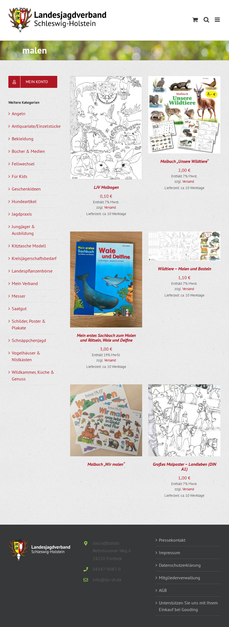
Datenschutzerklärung (180, 565)
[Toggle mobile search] (206, 20)
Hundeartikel (24, 201)
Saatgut (19, 308)
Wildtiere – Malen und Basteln (184, 268)
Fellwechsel (23, 164)
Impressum (169, 552)
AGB (163, 590)
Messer (18, 296)
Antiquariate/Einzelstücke (36, 126)
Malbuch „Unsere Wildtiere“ (184, 161)
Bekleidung (23, 138)
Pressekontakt (172, 540)
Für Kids (19, 176)
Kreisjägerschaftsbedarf (34, 258)
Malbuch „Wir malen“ (106, 464)
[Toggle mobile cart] (195, 20)
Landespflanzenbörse (32, 271)
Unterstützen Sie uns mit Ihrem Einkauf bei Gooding (188, 606)
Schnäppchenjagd (29, 340)
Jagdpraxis (22, 214)
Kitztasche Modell (29, 246)
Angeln (18, 113)
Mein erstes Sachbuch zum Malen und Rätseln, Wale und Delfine (106, 337)
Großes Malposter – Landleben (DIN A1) (184, 466)
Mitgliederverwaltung (179, 577)
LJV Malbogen (106, 187)
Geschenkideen (26, 189)
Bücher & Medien (28, 151)
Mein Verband (25, 283)
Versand (110, 207)
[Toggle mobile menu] (218, 20)
